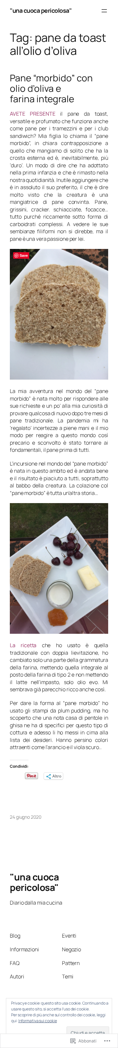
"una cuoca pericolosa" (40, 10)
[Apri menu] (104, 11)
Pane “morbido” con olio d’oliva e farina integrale (51, 88)
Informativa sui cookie (37, 1020)
